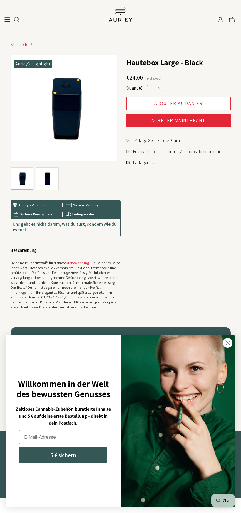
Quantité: (134, 88)
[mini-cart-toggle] (232, 19)
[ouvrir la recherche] (17, 20)
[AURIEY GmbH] (120, 15)
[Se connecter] (220, 19)
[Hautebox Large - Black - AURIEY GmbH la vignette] (22, 178)
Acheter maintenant (178, 120)
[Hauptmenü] (7, 20)
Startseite (20, 44)
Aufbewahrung (77, 263)
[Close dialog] (227, 343)
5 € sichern (63, 455)
